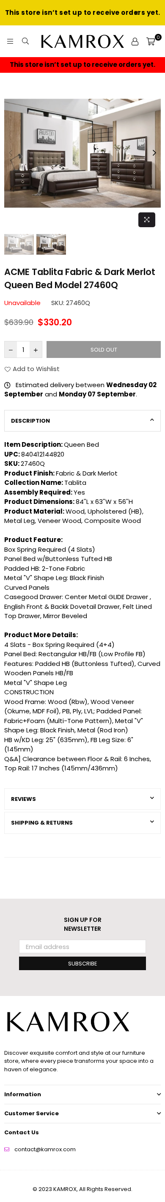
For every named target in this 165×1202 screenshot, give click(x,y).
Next (154, 153)
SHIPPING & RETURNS (42, 823)
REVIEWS (23, 799)
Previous (10, 153)
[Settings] (135, 41)
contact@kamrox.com (45, 1149)
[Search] (25, 41)
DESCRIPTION (30, 421)
